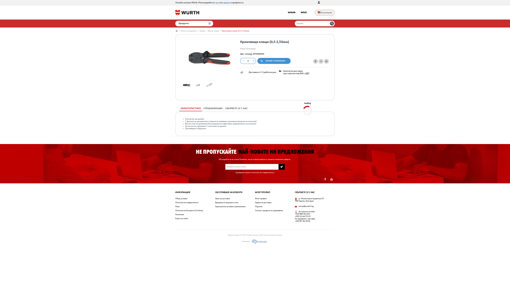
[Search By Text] (332, 24)
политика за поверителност (263, 173)
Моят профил (261, 199)
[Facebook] (325, 179)
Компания (179, 215)
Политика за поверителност (187, 203)
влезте (227, 3)
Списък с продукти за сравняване (269, 211)
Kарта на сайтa (181, 219)
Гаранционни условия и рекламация (230, 207)
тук (217, 3)
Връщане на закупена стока (226, 203)
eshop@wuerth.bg (306, 206)
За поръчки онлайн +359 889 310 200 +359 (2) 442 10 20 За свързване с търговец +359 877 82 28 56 (305, 216)
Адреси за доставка (263, 203)
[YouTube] (331, 179)
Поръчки (258, 207)
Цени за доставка (222, 199)
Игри (177, 207)
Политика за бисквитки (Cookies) (189, 211)
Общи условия (181, 199)
